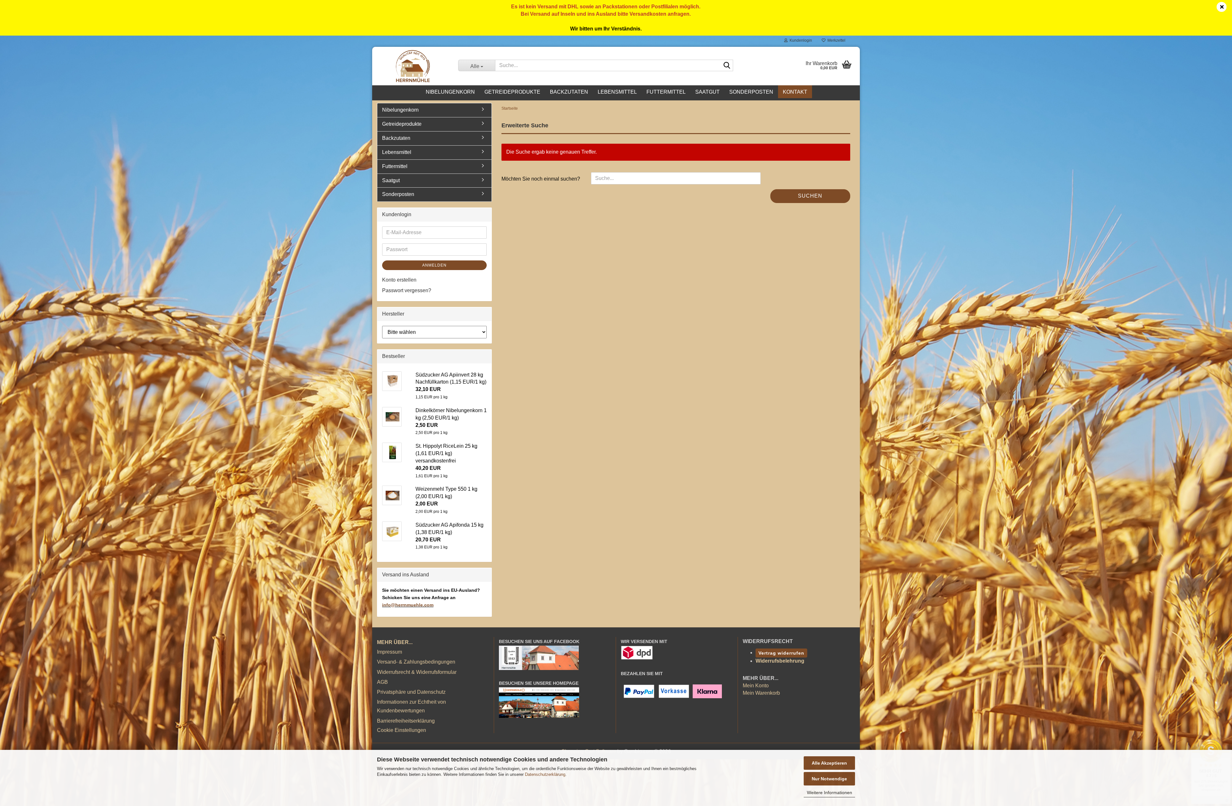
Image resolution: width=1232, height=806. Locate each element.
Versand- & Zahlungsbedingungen (416, 662)
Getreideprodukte (512, 92)
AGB (382, 682)
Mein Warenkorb (761, 693)
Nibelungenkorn (450, 92)
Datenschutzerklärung (545, 774)
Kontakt (795, 92)
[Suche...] (727, 66)
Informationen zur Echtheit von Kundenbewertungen (411, 706)
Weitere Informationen (829, 792)
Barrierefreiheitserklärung (406, 721)
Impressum (389, 652)
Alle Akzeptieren (829, 763)
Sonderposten (751, 92)
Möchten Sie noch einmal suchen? (540, 179)
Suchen (810, 196)
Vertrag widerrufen (781, 653)
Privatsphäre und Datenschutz (411, 692)
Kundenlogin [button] (800, 40)
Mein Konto (756, 685)
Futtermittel (666, 92)
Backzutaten (569, 92)
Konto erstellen (399, 280)
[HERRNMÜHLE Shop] (413, 66)
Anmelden (434, 265)
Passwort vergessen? (406, 290)
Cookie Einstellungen (401, 730)
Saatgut (707, 92)
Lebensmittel (617, 92)
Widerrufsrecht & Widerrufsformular (417, 672)
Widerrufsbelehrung (780, 661)
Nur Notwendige (829, 778)
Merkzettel (835, 40)
